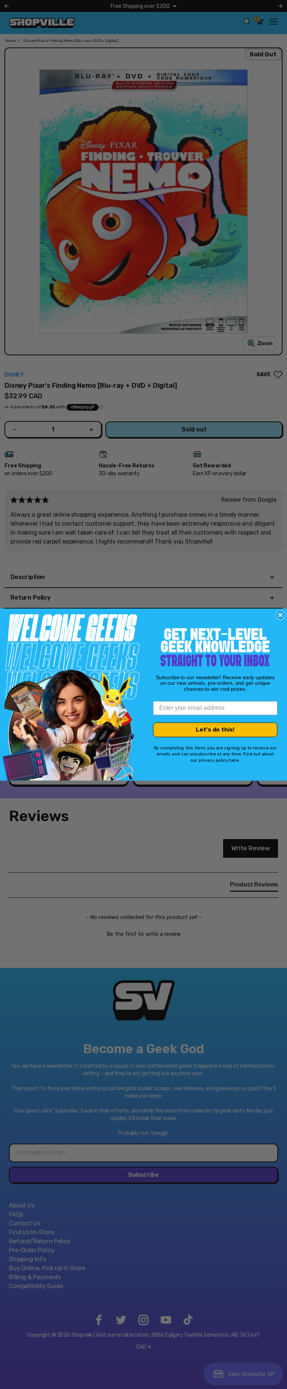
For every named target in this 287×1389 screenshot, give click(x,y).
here (234, 760)
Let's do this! (215, 729)
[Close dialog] (280, 615)
